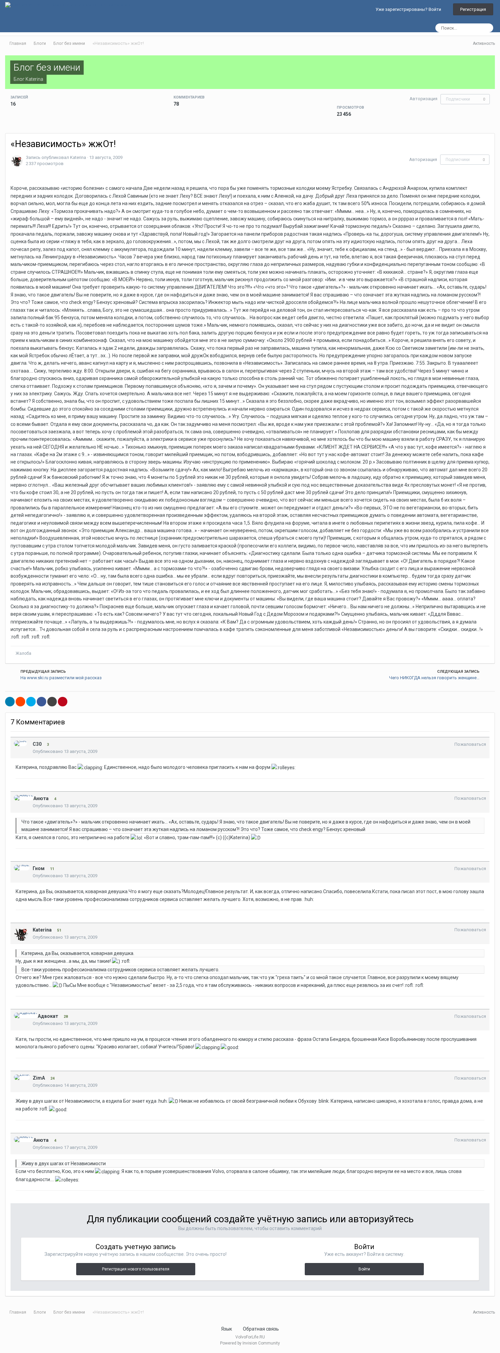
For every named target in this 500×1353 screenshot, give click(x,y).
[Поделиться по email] (52, 701)
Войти (364, 1269)
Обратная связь (261, 1329)
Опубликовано (65, 751)
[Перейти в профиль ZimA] (22, 1077)
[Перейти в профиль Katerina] (17, 161)
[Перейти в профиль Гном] (22, 867)
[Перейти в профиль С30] (20, 743)
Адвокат (48, 1016)
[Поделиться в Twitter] (31, 701)
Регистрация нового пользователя (135, 1269)
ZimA (39, 1078)
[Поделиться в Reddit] (20, 701)
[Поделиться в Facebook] (41, 701)
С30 (37, 744)
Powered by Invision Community (250, 1343)
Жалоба (23, 653)
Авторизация (423, 98)
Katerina (34, 79)
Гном (39, 868)
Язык (227, 1329)
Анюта (41, 798)
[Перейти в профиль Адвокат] (26, 1015)
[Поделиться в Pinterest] (62, 701)
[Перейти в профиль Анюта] (23, 797)
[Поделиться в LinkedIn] (10, 701)
